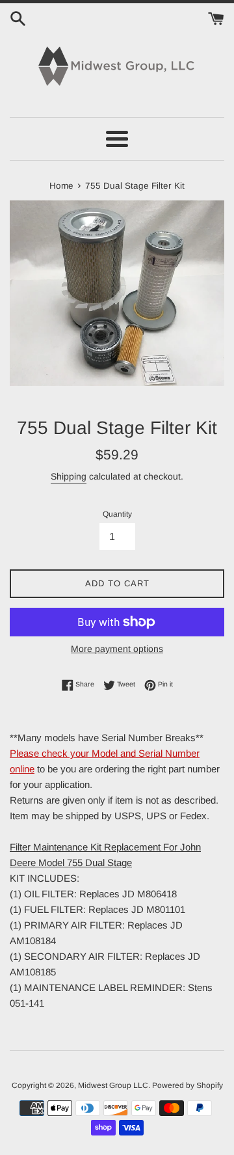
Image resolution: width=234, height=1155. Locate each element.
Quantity (117, 514)
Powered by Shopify (187, 1085)
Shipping (68, 476)
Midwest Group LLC (113, 1085)
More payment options (117, 649)
